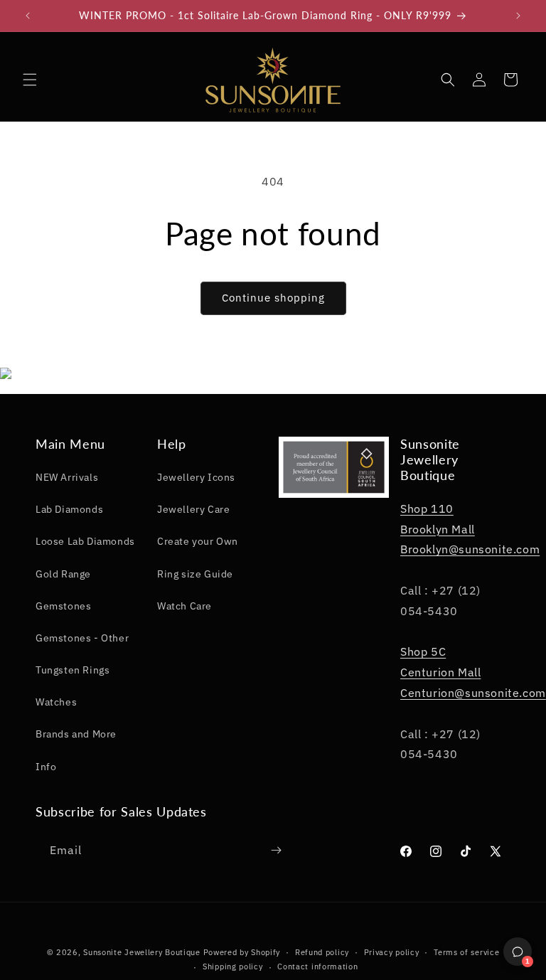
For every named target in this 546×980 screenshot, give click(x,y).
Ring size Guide (195, 574)
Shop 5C (423, 651)
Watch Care (184, 606)
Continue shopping (273, 297)
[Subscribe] (275, 850)
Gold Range (63, 574)
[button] (30, 79)
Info (46, 766)
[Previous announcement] (27, 15)
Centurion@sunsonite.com (473, 693)
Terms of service (466, 952)
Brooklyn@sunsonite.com (470, 549)
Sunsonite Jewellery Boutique (141, 952)
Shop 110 (427, 508)
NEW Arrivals (67, 477)
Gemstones (63, 606)
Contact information (317, 966)
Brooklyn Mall (437, 529)
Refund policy (322, 952)
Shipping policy (233, 966)
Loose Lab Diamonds (85, 541)
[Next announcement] (518, 15)
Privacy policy (391, 952)
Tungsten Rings (72, 670)
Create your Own (197, 541)
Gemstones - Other (82, 638)
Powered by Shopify (242, 952)
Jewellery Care (193, 509)
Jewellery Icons (196, 477)
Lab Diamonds (69, 509)
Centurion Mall (440, 672)
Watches (56, 702)
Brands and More (76, 734)
